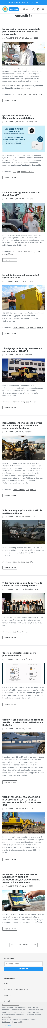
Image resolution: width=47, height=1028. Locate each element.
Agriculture (17, 94)
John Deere (32, 94)
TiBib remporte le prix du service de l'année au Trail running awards (22, 584)
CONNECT (14, 9)
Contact (7, 995)
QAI (18, 171)
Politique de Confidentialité (16, 989)
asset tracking (29, 251)
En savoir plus (10, 100)
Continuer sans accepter (10, 1005)
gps (24, 94)
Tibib (19, 632)
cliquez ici (6, 1017)
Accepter (7, 1026)
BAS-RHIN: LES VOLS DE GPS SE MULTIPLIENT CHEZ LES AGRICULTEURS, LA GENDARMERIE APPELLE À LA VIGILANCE (21, 878)
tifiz (31, 562)
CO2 (14, 171)
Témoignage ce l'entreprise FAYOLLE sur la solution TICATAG (22, 349)
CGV (6, 983)
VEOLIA (40, 327)
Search (7, 1001)
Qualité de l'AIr (27, 171)
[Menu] (43, 9)
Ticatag (41, 94)
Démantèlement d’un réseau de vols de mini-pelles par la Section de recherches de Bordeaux (22, 425)
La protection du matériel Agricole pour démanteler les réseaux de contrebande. (21, 32)
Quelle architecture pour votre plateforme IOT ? (19, 654)
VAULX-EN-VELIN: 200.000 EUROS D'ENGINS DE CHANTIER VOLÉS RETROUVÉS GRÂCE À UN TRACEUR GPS (21, 801)
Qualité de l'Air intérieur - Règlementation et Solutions (18, 116)
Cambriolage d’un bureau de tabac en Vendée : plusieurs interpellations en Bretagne (23, 722)
